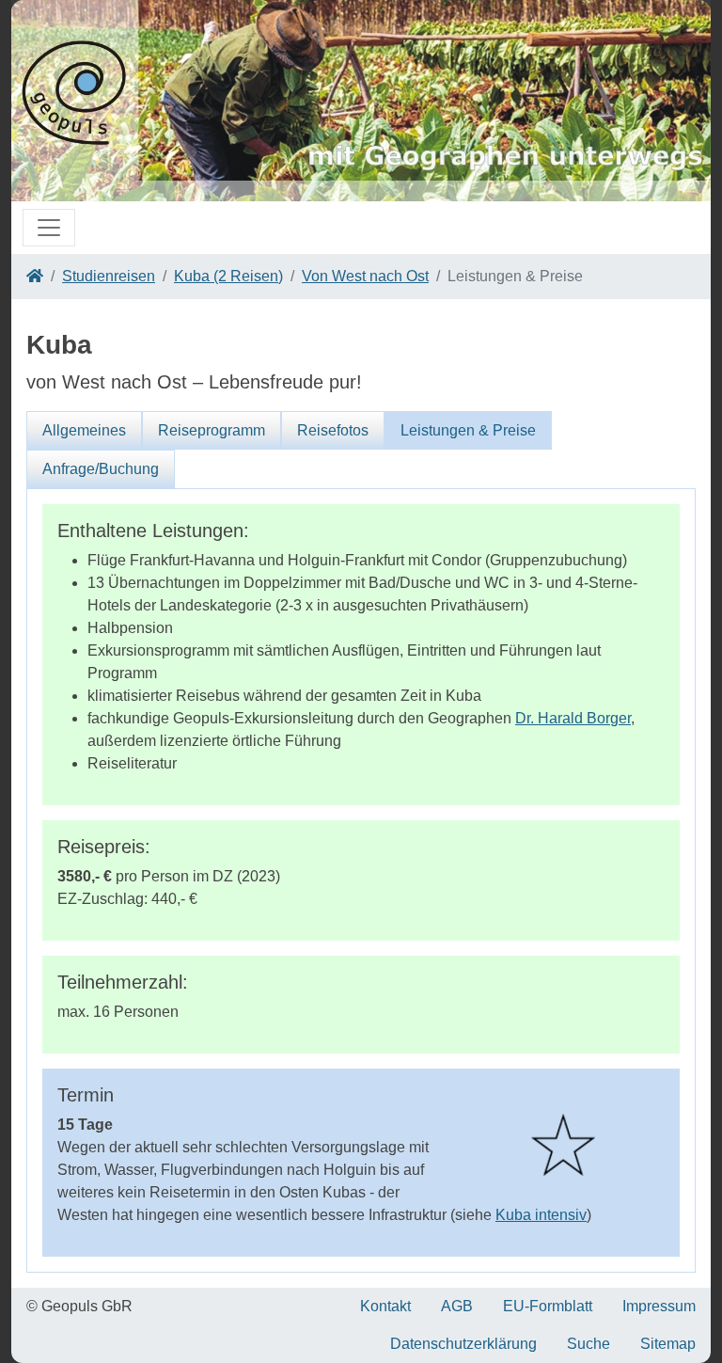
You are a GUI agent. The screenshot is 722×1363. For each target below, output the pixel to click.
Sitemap (668, 1344)
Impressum (659, 1306)
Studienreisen (108, 276)
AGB (457, 1306)
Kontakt (385, 1306)
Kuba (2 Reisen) (228, 276)
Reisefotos (333, 430)
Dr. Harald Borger (573, 718)
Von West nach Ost (365, 276)
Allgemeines (84, 430)
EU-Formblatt (547, 1306)
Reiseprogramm (211, 430)
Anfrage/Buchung (100, 469)
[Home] (34, 276)
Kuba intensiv (541, 1215)
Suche (588, 1344)
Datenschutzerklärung (463, 1344)
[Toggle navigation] (49, 227)
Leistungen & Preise (468, 430)
